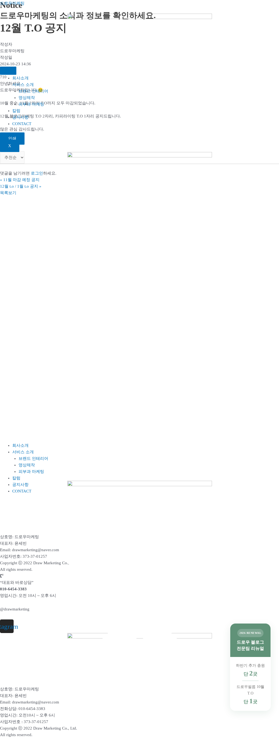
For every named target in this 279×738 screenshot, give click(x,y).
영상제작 (27, 97)
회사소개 (20, 78)
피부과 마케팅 (31, 104)
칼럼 (16, 110)
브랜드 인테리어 (33, 91)
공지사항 (20, 117)
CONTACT (21, 124)
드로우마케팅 (12, 3)
